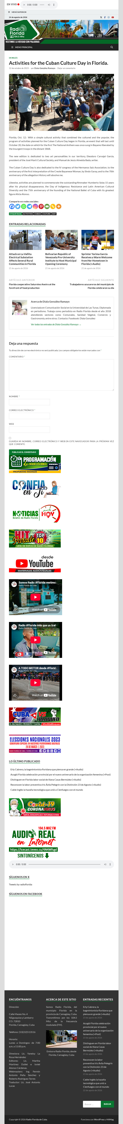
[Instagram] (108, 17)
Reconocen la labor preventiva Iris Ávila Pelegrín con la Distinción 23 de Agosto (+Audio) (55, 784)
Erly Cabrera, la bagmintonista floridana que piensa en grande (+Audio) (46, 769)
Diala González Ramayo (44, 68)
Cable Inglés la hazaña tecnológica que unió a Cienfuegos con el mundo (46, 789)
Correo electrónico (22, 410)
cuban (37, 214)
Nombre (14, 396)
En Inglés (13, 58)
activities (28, 214)
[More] (58, 206)
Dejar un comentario (66, 68)
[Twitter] (17, 206)
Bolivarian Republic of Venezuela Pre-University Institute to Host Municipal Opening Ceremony (60, 258)
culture (46, 214)
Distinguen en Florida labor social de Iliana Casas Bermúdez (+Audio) (45, 779)
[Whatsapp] (23, 206)
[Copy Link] (53, 206)
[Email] (47, 206)
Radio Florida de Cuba (36, 1119)
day (54, 214)
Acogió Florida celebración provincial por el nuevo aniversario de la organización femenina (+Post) (60, 774)
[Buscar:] (98, 1104)
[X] (101, 17)
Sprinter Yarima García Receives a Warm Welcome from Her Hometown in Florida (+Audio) (96, 258)
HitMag (110, 1119)
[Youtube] (113, 17)
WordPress (99, 1119)
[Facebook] (105, 17)
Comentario (17, 356)
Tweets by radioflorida (20, 884)
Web (11, 424)
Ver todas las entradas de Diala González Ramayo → (56, 324)
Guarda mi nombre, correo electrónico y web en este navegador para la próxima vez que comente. (61, 443)
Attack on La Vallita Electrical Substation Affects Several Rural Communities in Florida (22, 258)
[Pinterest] (41, 206)
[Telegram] (29, 206)
